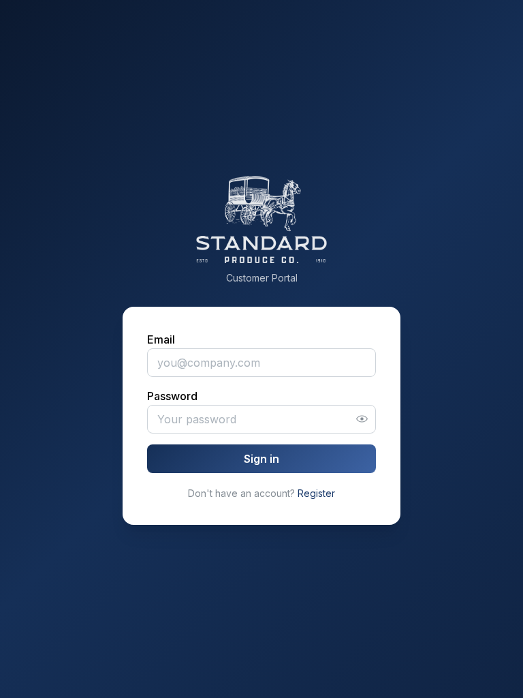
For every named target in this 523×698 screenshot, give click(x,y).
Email (161, 339)
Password (172, 396)
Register (316, 493)
